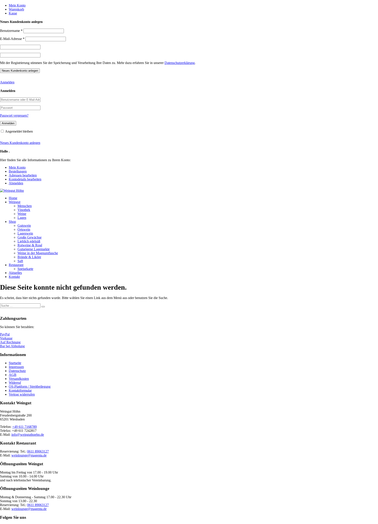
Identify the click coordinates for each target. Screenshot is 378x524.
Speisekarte (25, 269)
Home (13, 198)
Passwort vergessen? (14, 115)
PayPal (5, 334)
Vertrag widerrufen (22, 394)
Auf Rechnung (10, 342)
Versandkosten (19, 378)
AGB (12, 375)
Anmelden (7, 82)
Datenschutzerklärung (179, 63)
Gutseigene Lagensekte (34, 249)
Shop (12, 221)
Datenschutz (17, 371)
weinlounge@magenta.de (29, 455)
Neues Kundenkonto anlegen (20, 143)
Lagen (22, 218)
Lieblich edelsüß (29, 241)
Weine (22, 214)
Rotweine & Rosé (30, 245)
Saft (20, 261)
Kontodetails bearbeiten (25, 179)
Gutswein (24, 225)
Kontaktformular (20, 390)
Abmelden (16, 183)
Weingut (14, 202)
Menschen (25, 206)
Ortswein (24, 229)
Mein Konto (17, 5)
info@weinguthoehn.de (27, 434)
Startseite (15, 363)
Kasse (13, 13)
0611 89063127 (38, 451)
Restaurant (16, 265)
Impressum (16, 367)
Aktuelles (15, 273)
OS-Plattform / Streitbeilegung (30, 386)
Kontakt (14, 276)
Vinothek (24, 210)
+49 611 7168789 (24, 427)
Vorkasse (6, 338)
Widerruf (15, 382)
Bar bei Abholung (12, 346)
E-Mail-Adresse (12, 39)
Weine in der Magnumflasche (38, 253)
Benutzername (11, 31)
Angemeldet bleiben (19, 131)
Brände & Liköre (29, 257)
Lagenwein (25, 233)
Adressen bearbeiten (23, 175)
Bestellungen (18, 171)
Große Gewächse (30, 237)
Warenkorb (16, 9)
